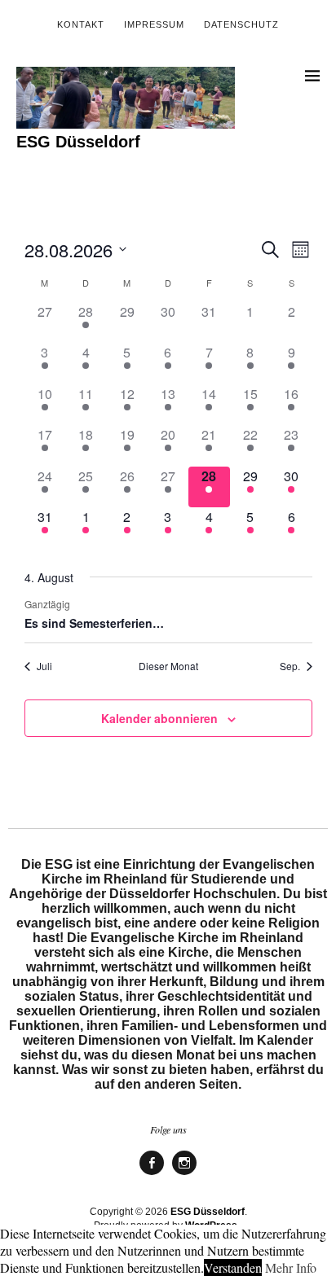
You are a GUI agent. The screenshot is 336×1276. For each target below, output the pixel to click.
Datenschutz (241, 24)
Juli (44, 666)
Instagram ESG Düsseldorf (184, 1174)
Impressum (154, 24)
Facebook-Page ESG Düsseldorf (151, 1174)
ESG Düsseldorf (78, 142)
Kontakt (80, 24)
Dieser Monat (168, 666)
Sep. (290, 666)
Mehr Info (290, 1267)
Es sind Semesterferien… (94, 623)
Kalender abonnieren (159, 718)
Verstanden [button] (233, 1267)
